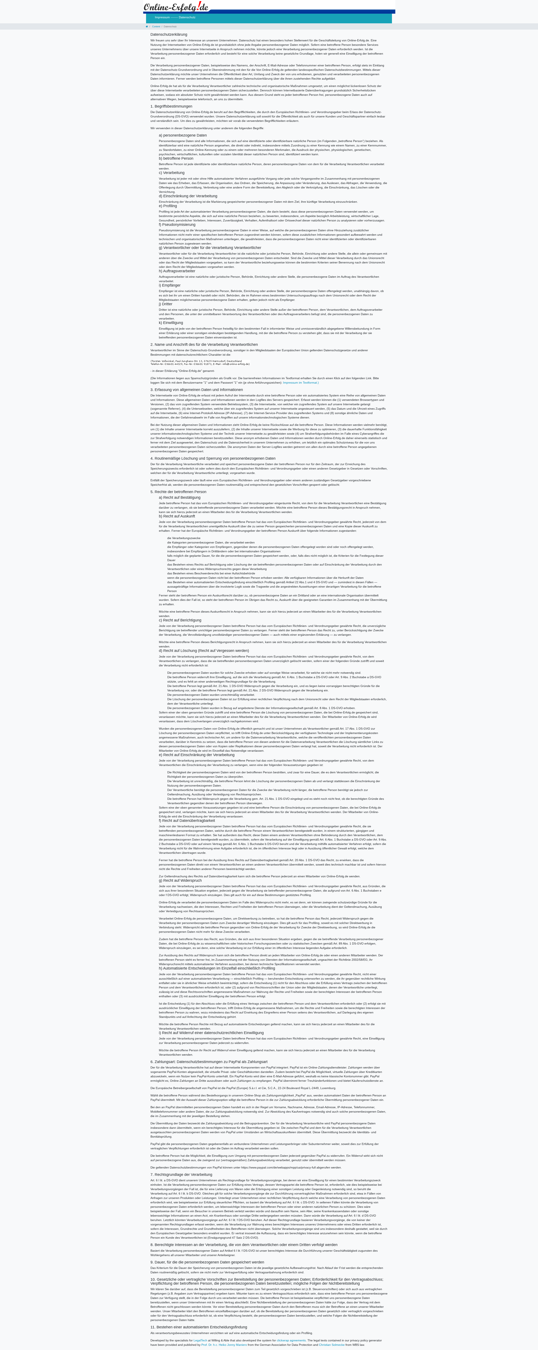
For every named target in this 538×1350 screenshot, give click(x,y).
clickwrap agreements (291, 1340)
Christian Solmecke (332, 1344)
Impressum (163, 17)
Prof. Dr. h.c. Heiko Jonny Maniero (224, 1344)
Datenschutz (187, 17)
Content (156, 26)
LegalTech (200, 1340)
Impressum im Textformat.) (301, 382)
